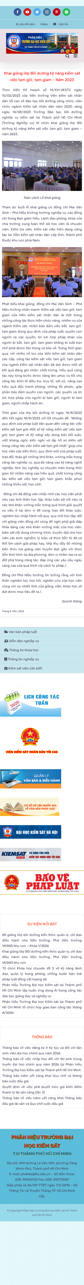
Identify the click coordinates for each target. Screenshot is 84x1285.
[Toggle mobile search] (67, 56)
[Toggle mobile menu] (76, 56)
